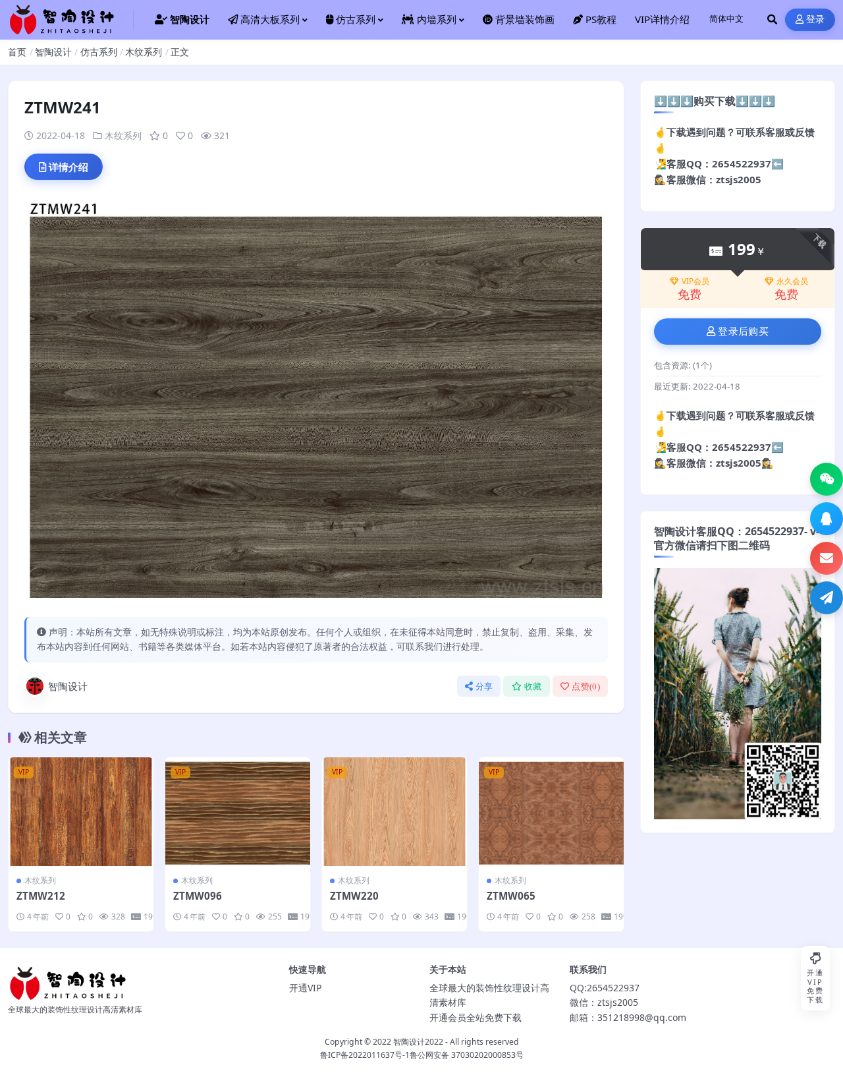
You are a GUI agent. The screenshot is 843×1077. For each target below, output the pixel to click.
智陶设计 (53, 51)
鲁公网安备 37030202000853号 (467, 1055)
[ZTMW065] (551, 811)
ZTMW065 (511, 895)
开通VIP (305, 987)
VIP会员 (695, 281)
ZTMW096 (197, 895)
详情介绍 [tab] (68, 166)
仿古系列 (98, 51)
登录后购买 (743, 331)
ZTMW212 (40, 895)
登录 (815, 19)
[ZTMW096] (237, 811)
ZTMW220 (354, 895)
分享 (484, 686)
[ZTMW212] (81, 811)
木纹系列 (143, 51)
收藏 (533, 686)
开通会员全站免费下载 (475, 1017)
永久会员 (792, 281)
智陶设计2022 (418, 1041)
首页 (17, 51)
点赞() (586, 686)
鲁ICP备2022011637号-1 (365, 1055)
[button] (826, 479)
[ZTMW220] (394, 811)
